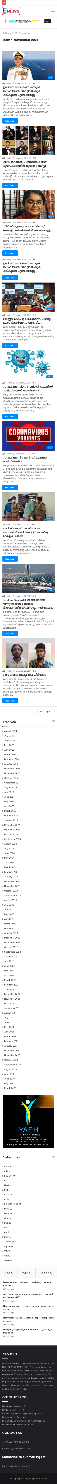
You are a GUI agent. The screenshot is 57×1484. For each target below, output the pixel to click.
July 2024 (9, 848)
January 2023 (11, 933)
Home (8, 33)
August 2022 (10, 956)
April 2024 (9, 862)
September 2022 (12, 952)
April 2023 (9, 919)
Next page (45, 711)
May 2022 (9, 970)
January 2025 (11, 820)
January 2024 (11, 876)
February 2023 (11, 928)
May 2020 (9, 1083)
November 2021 (12, 999)
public (7, 1232)
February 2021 (11, 1041)
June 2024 (9, 853)
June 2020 (9, 1078)
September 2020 (12, 1064)
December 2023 (12, 881)
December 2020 (12, 1050)
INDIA (7, 1190)
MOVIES (8, 1209)
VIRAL (7, 1256)
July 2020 (9, 1074)
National (8, 1213)
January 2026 (11, 764)
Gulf (6, 1180)
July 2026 (9, 735)
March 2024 (10, 867)
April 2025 (9, 806)
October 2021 (10, 1003)
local (6, 1199)
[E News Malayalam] (11, 11)
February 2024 (11, 872)
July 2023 (9, 905)
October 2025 (11, 778)
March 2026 (10, 754)
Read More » (10, 121)
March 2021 (10, 1036)
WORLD (8, 1260)
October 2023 (11, 891)
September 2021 (12, 1008)
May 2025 (9, 801)
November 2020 (12, 1055)
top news (8, 1246)
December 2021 (12, 994)
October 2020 (11, 1060)
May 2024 (9, 858)
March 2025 (10, 811)
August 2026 (10, 731)
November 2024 (12, 829)
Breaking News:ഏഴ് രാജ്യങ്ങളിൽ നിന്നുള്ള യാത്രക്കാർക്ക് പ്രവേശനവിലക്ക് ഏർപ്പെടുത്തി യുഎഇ (27, 603)
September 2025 (12, 782)
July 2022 (9, 961)
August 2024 (10, 844)
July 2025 (9, 792)
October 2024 (11, 834)
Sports (7, 1237)
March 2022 (10, 980)
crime (7, 1171)
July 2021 (9, 1017)
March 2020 (10, 1088)
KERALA (8, 1194)
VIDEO (7, 1251)
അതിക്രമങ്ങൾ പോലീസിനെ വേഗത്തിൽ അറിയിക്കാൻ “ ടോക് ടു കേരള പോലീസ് (25, 532)
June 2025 (9, 797)
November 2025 (12, 773)
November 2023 (12, 886)
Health (7, 1185)
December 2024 (12, 825)
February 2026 (11, 759)
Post (6, 1227)
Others (7, 1218)
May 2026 (9, 745)
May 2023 (9, 914)
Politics (7, 1223)
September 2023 (12, 895)
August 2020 (10, 1069)
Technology (10, 1241)
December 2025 (12, 768)
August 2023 (10, 900)
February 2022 (11, 985)
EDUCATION (10, 1176)
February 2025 (11, 815)
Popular (26, 1272)
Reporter (8, 83)
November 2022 (12, 942)
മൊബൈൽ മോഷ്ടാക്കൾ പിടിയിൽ (24, 674)
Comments (46, 1272)
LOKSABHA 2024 (12, 1204)
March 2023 (10, 923)
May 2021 (9, 1027)
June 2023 (9, 909)
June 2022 (9, 966)
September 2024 (12, 839)
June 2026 (9, 740)
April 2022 (9, 975)
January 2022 (11, 989)
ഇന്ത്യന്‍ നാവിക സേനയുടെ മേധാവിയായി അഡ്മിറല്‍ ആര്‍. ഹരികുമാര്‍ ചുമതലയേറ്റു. (21, 91)
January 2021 (10, 1046)
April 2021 (9, 1032)
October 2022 (11, 947)
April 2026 (9, 750)
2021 (15, 33)
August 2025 (10, 787)
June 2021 (9, 1022)
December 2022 (12, 938)
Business (8, 1166)
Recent (9, 1272)
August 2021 (10, 1013)
